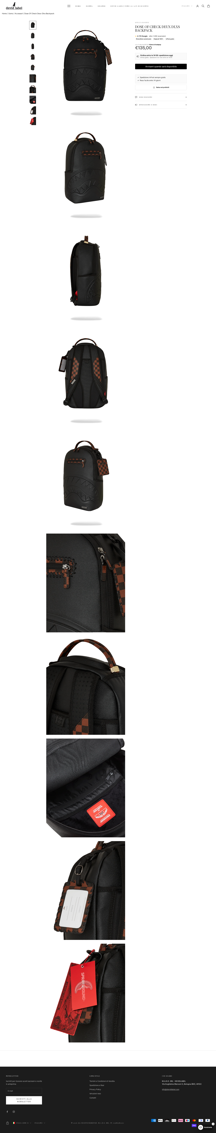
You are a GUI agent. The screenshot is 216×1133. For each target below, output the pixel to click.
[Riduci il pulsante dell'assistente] (213, 1124)
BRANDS (102, 6)
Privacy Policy (95, 1089)
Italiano (186, 6)
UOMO (78, 6)
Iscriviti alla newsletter (24, 1100)
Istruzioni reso (95, 1093)
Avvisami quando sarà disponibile (161, 66)
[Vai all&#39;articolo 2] (32, 36)
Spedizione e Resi (97, 1085)
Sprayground (142, 22)
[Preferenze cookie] (7, 1122)
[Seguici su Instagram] (13, 1111)
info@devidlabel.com (170, 1089)
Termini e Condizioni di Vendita (102, 1081)
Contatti (93, 1098)
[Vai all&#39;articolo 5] (32, 67)
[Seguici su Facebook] (7, 1111)
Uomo (10, 13)
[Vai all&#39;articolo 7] (32, 89)
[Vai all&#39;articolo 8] (32, 99)
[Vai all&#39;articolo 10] (32, 121)
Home (4, 13)
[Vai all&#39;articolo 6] (32, 78)
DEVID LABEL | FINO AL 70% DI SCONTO (129, 6)
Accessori (19, 13)
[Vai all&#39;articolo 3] (32, 46)
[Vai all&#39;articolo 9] (32, 110)
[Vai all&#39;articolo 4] (32, 57)
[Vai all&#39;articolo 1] (32, 25)
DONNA (89, 6)
